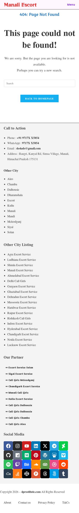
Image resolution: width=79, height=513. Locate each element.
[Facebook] (8, 445)
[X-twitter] (45, 445)
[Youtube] (26, 445)
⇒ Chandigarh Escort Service (23, 386)
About (7, 502)
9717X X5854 (30, 143)
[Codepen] (26, 473)
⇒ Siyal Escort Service (19, 373)
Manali (11, 211)
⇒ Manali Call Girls (17, 392)
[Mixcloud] (8, 473)
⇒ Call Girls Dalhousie (19, 405)
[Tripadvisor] (45, 464)
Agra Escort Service (19, 254)
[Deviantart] (63, 445)
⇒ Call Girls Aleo (16, 424)
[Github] (8, 455)
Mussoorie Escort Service (22, 302)
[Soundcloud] (35, 464)
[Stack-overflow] (17, 473)
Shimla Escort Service (20, 265)
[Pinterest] (35, 455)
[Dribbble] (54, 464)
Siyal (10, 227)
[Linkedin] (35, 445)
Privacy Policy (46, 502)
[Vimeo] (63, 455)
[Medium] (26, 455)
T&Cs (65, 502)
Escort (11, 200)
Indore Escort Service (19, 323)
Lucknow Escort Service (21, 345)
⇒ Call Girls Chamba (18, 417)
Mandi (11, 216)
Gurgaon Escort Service (21, 286)
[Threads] (45, 473)
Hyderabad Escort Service (22, 329)
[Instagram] (17, 445)
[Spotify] (8, 464)
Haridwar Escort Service (21, 307)
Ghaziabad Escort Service (22, 291)
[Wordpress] (45, 455)
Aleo (10, 179)
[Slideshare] (54, 455)
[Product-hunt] (35, 473)
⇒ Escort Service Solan (19, 367)
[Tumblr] (63, 473)
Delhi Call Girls (16, 281)
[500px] (54, 473)
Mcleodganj (14, 221)
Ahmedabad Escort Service (23, 275)
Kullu (10, 205)
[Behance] (26, 464)
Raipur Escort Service (20, 313)
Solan (10, 232)
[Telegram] (54, 445)
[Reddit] (63, 464)
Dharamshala (15, 195)
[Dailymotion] (17, 455)
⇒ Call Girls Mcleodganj (20, 380)
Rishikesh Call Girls (19, 318)
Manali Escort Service (20, 270)
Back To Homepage (39, 98)
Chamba (12, 184)
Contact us (24, 502)
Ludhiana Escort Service (21, 259)
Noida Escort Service (19, 339)
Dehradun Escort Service (21, 297)
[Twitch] (17, 464)
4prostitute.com (31, 492)
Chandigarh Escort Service (22, 334)
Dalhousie (13, 189)
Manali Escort (20, 4)
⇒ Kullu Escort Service (19, 398)
